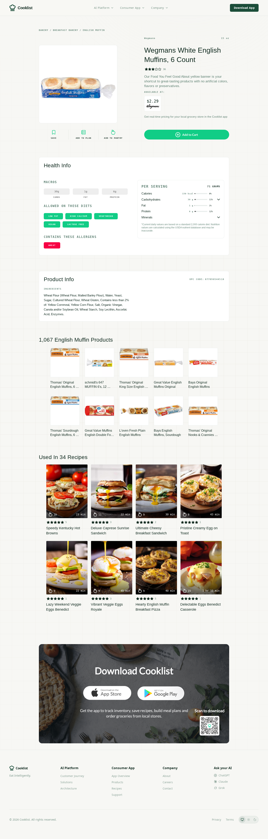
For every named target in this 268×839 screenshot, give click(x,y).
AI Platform (101, 8)
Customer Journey (72, 776)
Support (117, 795)
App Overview (121, 776)
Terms (230, 819)
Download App (244, 8)
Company (157, 8)
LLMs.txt (201, 819)
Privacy (216, 819)
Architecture (68, 788)
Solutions (66, 782)
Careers (168, 782)
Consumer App (130, 8)
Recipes (117, 788)
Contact (168, 788)
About (166, 776)
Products (117, 782)
